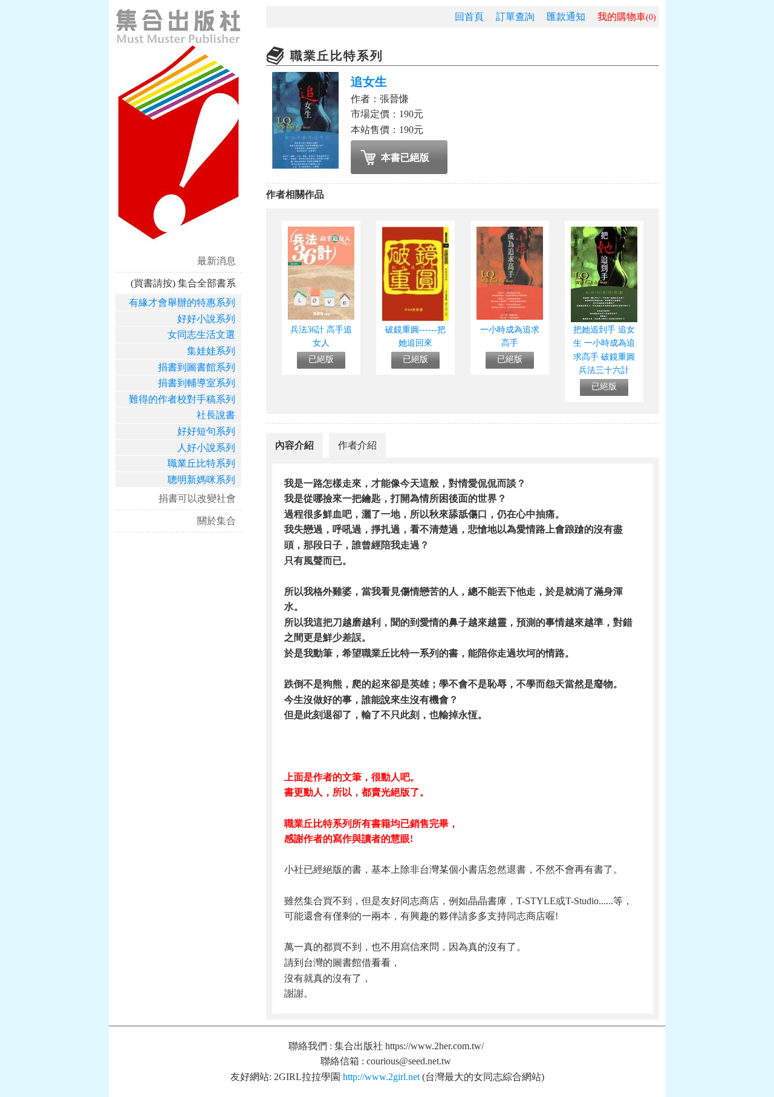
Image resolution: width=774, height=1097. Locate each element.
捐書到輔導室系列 (196, 383)
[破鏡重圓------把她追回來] (415, 317)
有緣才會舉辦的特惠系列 (182, 302)
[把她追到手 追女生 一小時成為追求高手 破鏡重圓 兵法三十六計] (604, 319)
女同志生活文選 (201, 334)
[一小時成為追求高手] (509, 316)
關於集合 (216, 521)
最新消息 (216, 261)
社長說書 (216, 415)
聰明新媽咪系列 (201, 479)
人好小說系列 (206, 447)
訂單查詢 (515, 16)
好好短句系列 (206, 431)
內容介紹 (294, 445)
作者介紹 (357, 445)
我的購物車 (626, 16)
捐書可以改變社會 (197, 498)
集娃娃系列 (211, 351)
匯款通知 (566, 16)
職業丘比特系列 (201, 463)
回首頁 (469, 16)
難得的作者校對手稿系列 (182, 399)
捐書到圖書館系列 (196, 367)
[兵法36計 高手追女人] (321, 316)
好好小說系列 (206, 319)
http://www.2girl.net (381, 1077)
